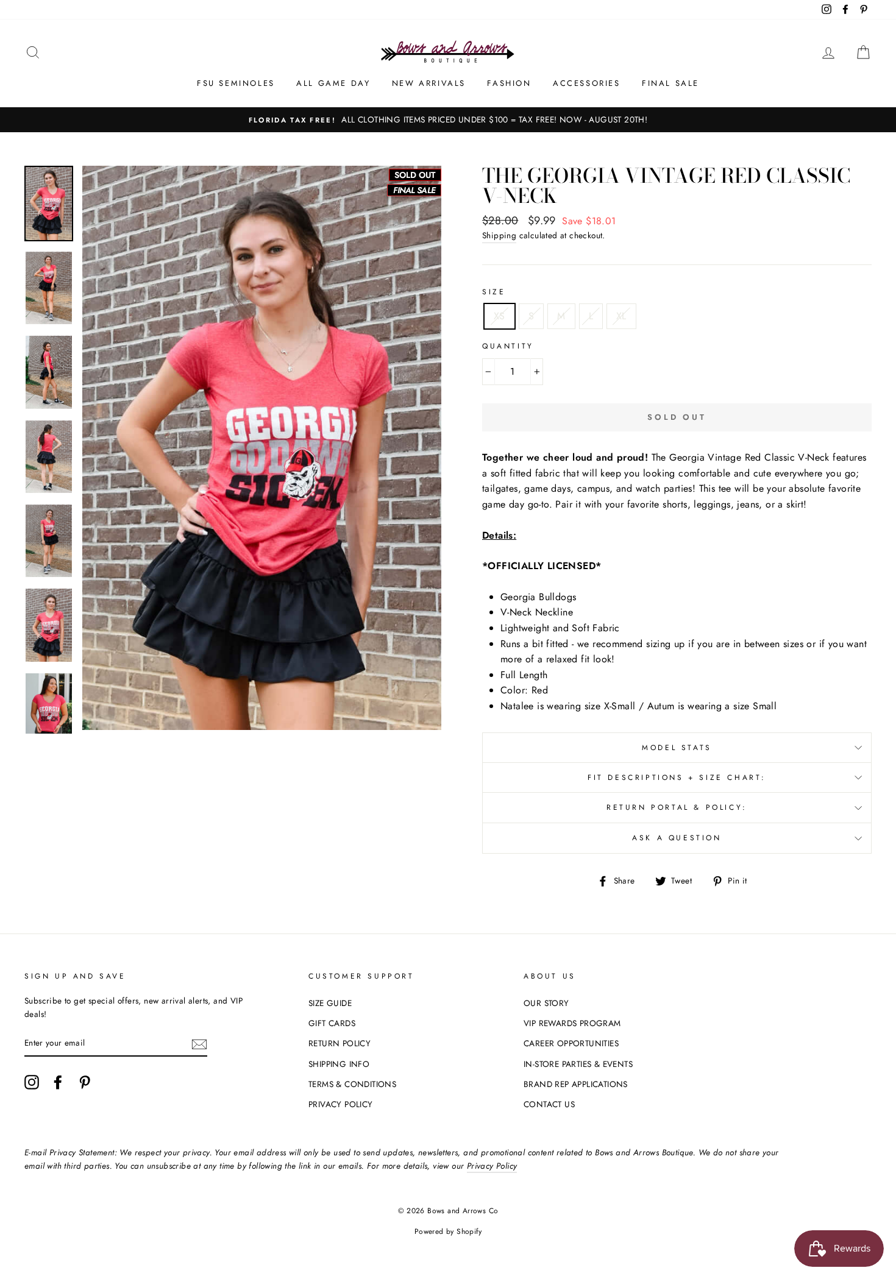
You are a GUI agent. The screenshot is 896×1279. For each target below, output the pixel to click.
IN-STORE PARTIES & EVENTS (578, 1064)
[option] (448, 120)
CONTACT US (549, 1104)
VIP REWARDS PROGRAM (572, 1023)
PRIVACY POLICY (340, 1104)
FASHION (509, 83)
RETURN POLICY (339, 1043)
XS (499, 316)
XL (621, 316)
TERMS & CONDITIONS (352, 1084)
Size (493, 291)
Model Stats (677, 747)
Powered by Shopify (448, 1231)
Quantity (508, 346)
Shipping (499, 235)
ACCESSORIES (586, 83)
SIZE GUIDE (330, 1003)
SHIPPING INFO (338, 1064)
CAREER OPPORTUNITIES (571, 1043)
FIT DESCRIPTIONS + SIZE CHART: (677, 777)
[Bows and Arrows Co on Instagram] (31, 1082)
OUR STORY (546, 1003)
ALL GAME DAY (333, 83)
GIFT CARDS (331, 1023)
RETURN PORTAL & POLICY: (676, 807)
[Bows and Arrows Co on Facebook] (58, 1082)
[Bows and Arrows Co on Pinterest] (84, 1082)
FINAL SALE (670, 83)
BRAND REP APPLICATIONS (576, 1084)
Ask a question (676, 837)
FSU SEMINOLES (236, 83)
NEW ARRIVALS (429, 83)
